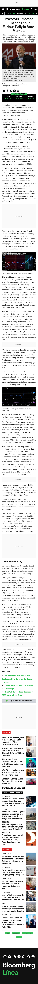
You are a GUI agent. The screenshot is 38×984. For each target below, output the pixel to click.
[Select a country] (3, 9)
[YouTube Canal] (14, 956)
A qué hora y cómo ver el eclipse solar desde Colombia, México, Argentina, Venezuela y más (12, 840)
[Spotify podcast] (33, 956)
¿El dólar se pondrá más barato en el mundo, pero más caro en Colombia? (12, 826)
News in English (27, 933)
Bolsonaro (16, 933)
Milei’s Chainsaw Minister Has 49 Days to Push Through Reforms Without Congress (13, 752)
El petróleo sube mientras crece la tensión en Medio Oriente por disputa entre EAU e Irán (13, 860)
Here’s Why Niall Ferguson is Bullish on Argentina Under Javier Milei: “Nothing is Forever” (13, 741)
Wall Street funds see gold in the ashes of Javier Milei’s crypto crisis (13, 772)
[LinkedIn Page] (23, 956)
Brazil (19, 937)
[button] (3, 90)
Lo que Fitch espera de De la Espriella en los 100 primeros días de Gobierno (13, 897)
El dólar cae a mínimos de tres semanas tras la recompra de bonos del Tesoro (12, 885)
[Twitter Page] (9, 956)
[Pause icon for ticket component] (2, 14)
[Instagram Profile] (19, 956)
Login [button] (35, 9)
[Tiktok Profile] (28, 956)
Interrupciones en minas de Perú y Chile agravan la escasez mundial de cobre (13, 908)
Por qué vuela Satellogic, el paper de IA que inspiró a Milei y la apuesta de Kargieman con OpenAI (13, 815)
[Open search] (31, 9)
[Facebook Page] (5, 956)
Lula (8, 933)
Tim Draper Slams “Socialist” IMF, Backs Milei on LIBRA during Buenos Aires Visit (13, 763)
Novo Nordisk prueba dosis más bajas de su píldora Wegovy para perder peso (13, 872)
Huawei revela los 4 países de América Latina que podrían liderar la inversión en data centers (13, 802)
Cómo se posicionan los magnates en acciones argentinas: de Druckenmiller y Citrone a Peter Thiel (13, 922)
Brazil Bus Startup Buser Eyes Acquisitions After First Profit (12, 781)
